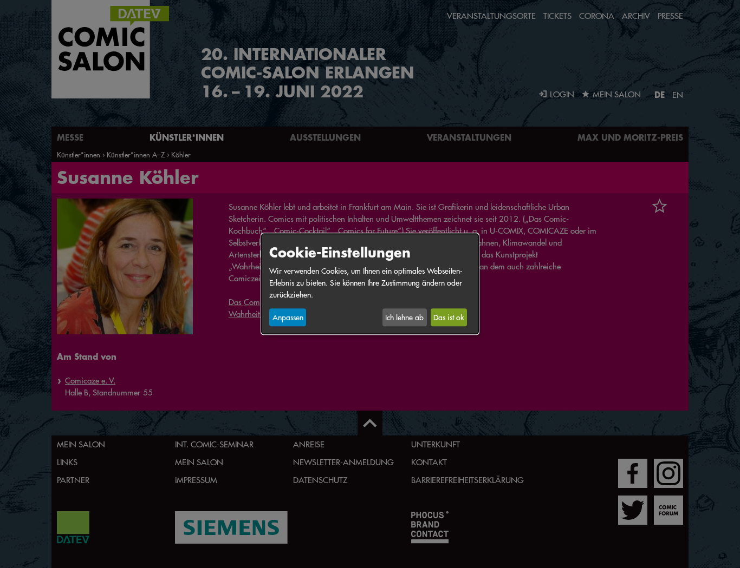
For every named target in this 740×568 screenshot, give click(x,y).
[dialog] (370, 284)
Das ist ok (448, 317)
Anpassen (287, 317)
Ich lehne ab (404, 317)
